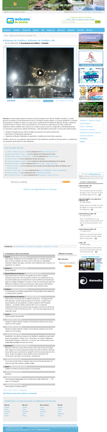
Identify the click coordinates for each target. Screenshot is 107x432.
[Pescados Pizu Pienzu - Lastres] (91, 76)
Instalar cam (51, 30)
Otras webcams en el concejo (64, 101)
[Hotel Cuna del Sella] (91, 58)
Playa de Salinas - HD (13, 173)
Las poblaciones (18, 246)
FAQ (42, 30)
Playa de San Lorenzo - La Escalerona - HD (20, 156)
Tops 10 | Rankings (86, 126)
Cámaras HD (26, 30)
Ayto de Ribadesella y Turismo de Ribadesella (53, 170)
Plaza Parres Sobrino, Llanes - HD (17, 154)
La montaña (29, 246)
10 (15, 390)
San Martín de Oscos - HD (15, 175)
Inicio (6, 35)
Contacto (36, 30)
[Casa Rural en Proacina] (91, 263)
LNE (72, 427)
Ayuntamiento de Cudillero (30, 43)
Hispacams (71, 30)
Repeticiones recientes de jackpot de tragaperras (46, 427)
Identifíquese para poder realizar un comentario (20, 393)
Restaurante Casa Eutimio (49, 152)
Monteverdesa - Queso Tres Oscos (46, 163)
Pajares (7, 407)
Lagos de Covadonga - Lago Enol (17, 161)
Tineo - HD (83, 242)
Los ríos (55, 246)
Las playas (38, 246)
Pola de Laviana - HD (13, 159)
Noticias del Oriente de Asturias (90, 132)
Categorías (7, 30)
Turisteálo (44, 43)
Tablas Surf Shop (53, 156)
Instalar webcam (85, 123)
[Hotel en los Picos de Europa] (91, 93)
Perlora (7, 416)
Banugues (8, 411)
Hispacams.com (95, 174)
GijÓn (6, 414)
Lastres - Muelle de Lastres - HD (17, 152)
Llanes (7, 409)
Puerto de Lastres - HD (14, 166)
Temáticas (16, 30)
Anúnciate (80, 30)
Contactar (33, 429)
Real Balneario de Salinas (43, 173)
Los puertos (47, 246)
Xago (59, 411)
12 (19, 390)
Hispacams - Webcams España (90, 120)
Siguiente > (24, 390)
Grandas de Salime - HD (14, 163)
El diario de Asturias (86, 135)
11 (17, 390)
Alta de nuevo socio (84, 12)
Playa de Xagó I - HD (86, 185)
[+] (100, 195)
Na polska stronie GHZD (65, 427)
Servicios (89, 30)
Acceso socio (97, 12)
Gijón (41, 414)
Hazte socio (61, 30)
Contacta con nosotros (87, 129)
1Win (32, 427)
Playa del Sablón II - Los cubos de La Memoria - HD (90, 200)
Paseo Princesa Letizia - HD (15, 170)
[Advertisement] (40, 111)
